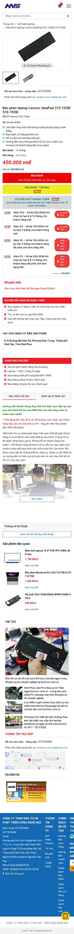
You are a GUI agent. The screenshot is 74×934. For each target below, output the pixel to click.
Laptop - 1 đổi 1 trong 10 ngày (24, 371)
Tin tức (49, 848)
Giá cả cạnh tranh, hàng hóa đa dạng (27, 367)
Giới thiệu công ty (49, 840)
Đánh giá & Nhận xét (53, 396)
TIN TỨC (10, 621)
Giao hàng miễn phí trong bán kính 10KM (29, 375)
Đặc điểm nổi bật (19, 396)
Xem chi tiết (31, 565)
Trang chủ (8, 24)
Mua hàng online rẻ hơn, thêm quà (26, 379)
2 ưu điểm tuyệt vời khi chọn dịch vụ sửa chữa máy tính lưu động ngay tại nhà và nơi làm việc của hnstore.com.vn (46, 706)
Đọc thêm (37, 499)
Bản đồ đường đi (14, 873)
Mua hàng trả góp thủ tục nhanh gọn (27, 384)
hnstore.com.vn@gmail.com (51, 97)
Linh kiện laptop (26, 24)
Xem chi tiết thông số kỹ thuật (37, 534)
